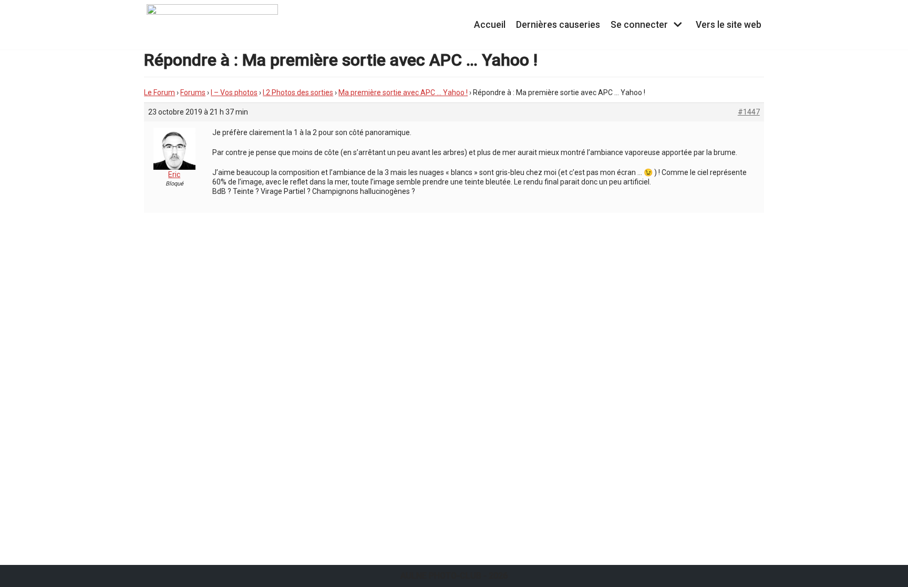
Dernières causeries (558, 24)
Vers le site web (728, 24)
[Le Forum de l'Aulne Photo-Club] (212, 24)
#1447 (749, 112)
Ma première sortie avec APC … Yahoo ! (403, 92)
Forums (192, 92)
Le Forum (159, 92)
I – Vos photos (234, 92)
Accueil (489, 24)
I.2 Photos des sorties (298, 92)
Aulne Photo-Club (440, 576)
